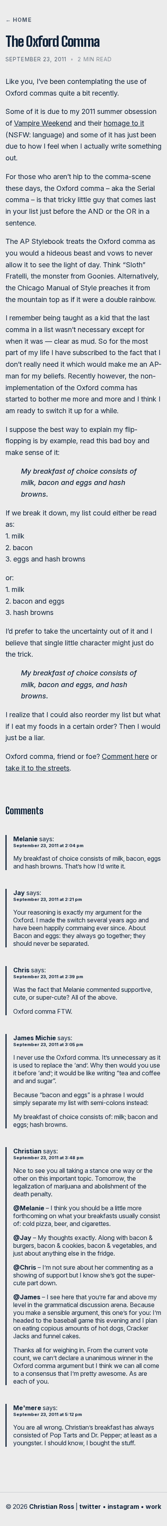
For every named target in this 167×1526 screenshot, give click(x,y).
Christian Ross (51, 1506)
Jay (19, 893)
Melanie (25, 839)
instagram (123, 1506)
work (153, 1506)
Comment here (125, 756)
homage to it (124, 123)
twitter (90, 1506)
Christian (27, 1151)
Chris (21, 970)
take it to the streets (37, 768)
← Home (18, 19)
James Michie (34, 1038)
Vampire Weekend (43, 123)
